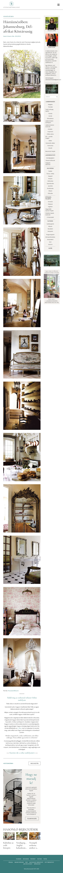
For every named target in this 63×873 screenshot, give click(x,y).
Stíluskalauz (50, 118)
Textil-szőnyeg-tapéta (49, 110)
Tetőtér (50, 171)
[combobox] (50, 97)
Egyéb (50, 248)
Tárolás (50, 113)
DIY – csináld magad (48, 137)
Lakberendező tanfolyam (49, 121)
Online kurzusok (19, 862)
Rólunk (50, 226)
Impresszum (37, 864)
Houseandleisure (13, 691)
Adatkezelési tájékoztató (36, 862)
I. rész (19, 728)
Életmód (50, 221)
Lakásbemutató (50, 155)
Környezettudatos (50, 237)
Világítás (50, 104)
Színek (50, 116)
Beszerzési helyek (50, 151)
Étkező (50, 191)
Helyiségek (50, 168)
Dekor (50, 140)
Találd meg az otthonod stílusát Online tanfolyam (22, 699)
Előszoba (50, 193)
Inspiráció (50, 131)
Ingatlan (50, 206)
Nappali (50, 176)
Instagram (26, 859)
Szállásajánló (50, 224)
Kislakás (50, 129)
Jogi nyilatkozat (27, 864)
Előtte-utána (50, 134)
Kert (50, 242)
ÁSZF (26, 862)
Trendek (50, 107)
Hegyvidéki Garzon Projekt (49, 209)
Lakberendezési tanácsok (49, 125)
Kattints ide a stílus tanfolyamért (22, 753)
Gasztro (50, 244)
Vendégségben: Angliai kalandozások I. (22, 846)
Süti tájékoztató (49, 862)
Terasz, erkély (50, 173)
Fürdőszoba (50, 188)
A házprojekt (50, 217)
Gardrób (50, 186)
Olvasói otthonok (50, 160)
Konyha (50, 178)
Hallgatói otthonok (47, 163)
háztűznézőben (8, 763)
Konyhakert (50, 239)
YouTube (39, 859)
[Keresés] (57, 97)
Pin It (8, 52)
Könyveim (50, 231)
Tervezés (50, 201)
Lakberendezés (50, 101)
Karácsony (50, 145)
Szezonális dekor (50, 143)
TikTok (45, 859)
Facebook (18, 859)
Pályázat (50, 204)
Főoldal (11, 862)
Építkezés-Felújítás (48, 198)
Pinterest (33, 859)
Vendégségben (8, 16)
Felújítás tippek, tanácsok (49, 214)
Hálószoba (50, 181)
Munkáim (50, 229)
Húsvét (50, 148)
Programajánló (50, 234)
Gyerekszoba (50, 183)
